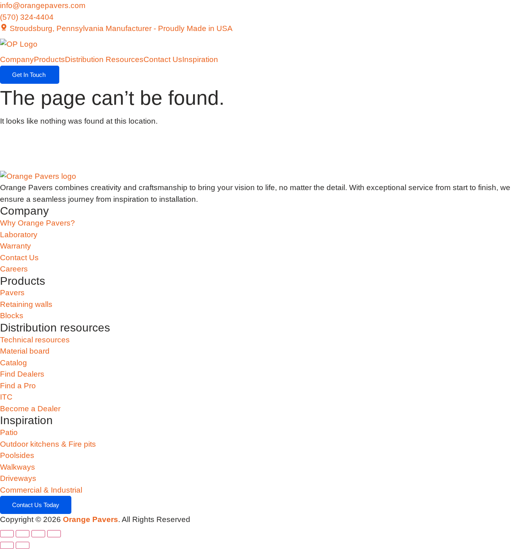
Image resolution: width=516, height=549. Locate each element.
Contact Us (163, 59)
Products (49, 59)
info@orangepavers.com (42, 5)
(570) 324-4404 (27, 17)
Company (17, 59)
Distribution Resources (104, 59)
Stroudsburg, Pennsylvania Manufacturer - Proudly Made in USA (120, 28)
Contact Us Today (35, 504)
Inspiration (200, 59)
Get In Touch (29, 74)
